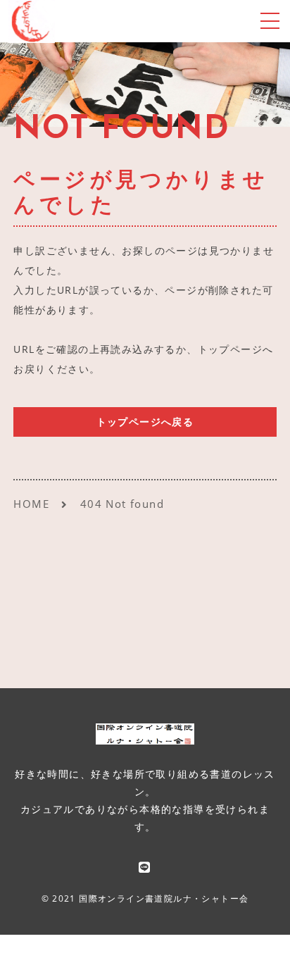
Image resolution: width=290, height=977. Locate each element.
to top (262, 952)
